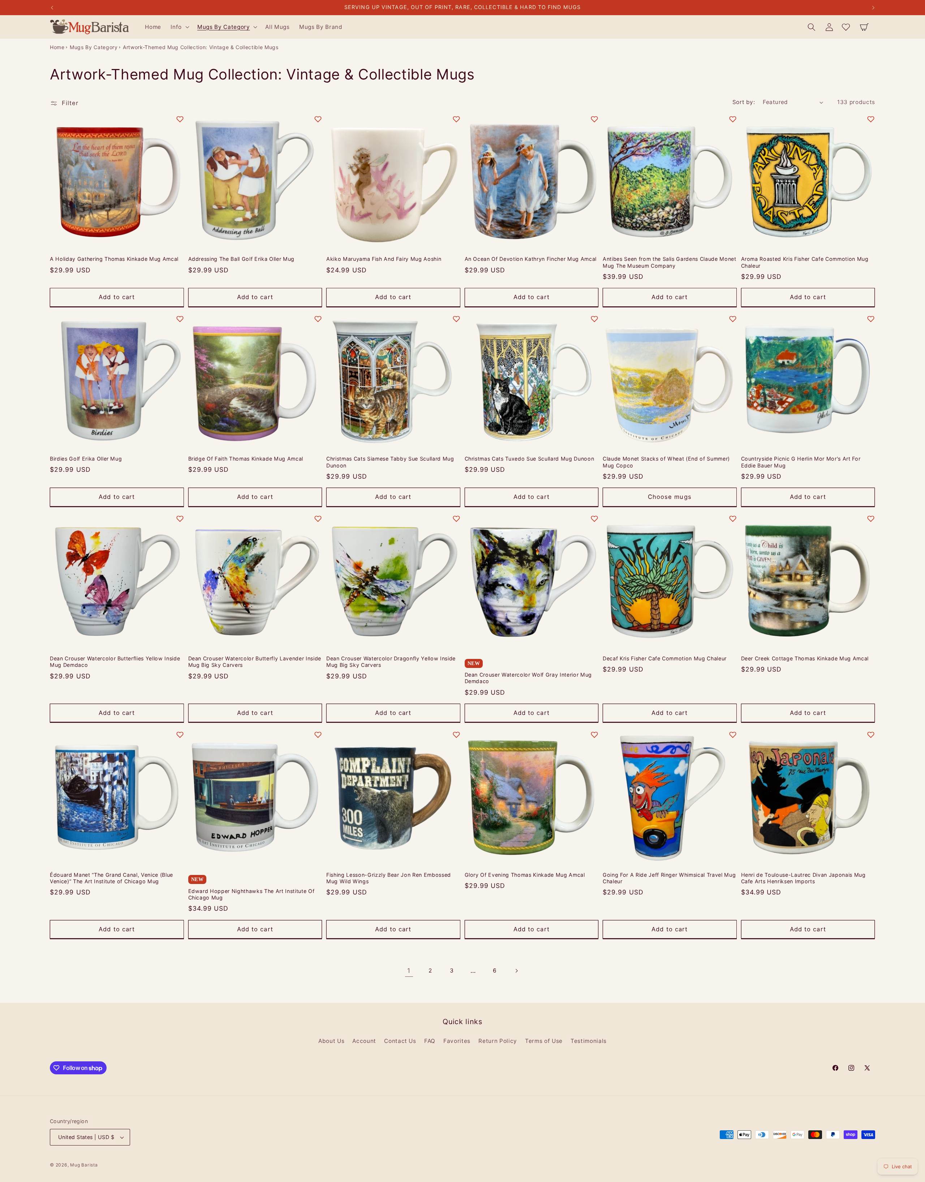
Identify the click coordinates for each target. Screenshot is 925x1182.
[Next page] (516, 970)
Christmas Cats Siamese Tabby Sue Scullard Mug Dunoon (390, 462)
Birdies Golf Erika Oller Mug (86, 459)
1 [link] (408, 970)
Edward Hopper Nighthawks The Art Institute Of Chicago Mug (251, 894)
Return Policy (497, 1041)
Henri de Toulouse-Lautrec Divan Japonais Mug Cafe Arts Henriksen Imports (803, 877)
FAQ (429, 1041)
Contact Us (400, 1041)
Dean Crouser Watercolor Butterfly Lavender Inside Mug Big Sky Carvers (254, 661)
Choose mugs (670, 496)
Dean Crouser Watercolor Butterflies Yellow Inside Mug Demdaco (115, 661)
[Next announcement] (873, 7)
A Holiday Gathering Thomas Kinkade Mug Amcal (114, 259)
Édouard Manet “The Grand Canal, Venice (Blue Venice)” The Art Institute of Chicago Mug (111, 877)
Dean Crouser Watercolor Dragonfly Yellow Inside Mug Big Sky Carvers (391, 661)
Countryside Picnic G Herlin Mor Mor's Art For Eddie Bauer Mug (801, 462)
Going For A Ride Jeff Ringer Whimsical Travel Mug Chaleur (669, 877)
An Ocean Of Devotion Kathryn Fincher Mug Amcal (531, 259)
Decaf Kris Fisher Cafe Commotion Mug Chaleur (665, 658)
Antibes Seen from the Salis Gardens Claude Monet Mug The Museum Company (669, 262)
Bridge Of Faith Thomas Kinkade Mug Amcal (245, 459)
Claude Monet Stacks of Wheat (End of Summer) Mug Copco (666, 462)
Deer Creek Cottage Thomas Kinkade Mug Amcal (805, 658)
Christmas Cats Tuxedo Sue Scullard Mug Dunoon (529, 459)
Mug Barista (84, 1165)
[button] (179, 27)
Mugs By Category (94, 47)
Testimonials (589, 1041)
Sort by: (743, 102)
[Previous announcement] (52, 7)
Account (364, 1041)
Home (57, 47)
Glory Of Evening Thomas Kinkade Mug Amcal (525, 874)
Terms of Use (544, 1041)
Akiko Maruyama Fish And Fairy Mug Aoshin (383, 259)
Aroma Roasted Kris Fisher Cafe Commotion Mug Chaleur (805, 262)
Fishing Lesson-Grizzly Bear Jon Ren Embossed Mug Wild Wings (388, 877)
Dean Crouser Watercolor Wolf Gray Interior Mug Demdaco (528, 678)
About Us (331, 1041)
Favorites (456, 1041)
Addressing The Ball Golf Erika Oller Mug (241, 259)
